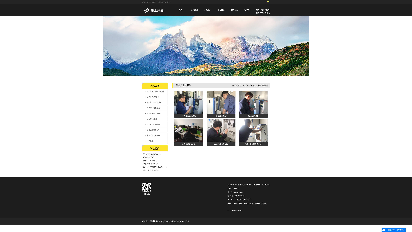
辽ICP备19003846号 (235, 210)
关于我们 (194, 10)
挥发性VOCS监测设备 (154, 102)
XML (154, 2)
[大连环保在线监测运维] (253, 130)
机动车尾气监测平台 (154, 135)
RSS (150, 2)
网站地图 (145, 2)
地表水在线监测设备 (154, 113)
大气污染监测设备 (153, 97)
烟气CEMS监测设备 (153, 108)
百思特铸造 (177, 221)
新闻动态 (234, 10)
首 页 (245, 85)
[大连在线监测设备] (221, 130)
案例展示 (221, 10)
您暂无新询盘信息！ (164, 2)
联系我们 (247, 10)
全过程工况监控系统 (154, 124)
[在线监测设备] (253, 102)
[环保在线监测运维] (188, 102)
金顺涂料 (162, 221)
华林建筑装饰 (154, 221)
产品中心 (207, 10)
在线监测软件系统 (153, 130)
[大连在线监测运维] (188, 130)
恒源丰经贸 (185, 221)
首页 (181, 10)
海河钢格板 (169, 221)
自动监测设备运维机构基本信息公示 (263, 11)
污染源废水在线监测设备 (155, 91)
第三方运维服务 (152, 119)
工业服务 (150, 141)
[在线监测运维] (221, 102)
